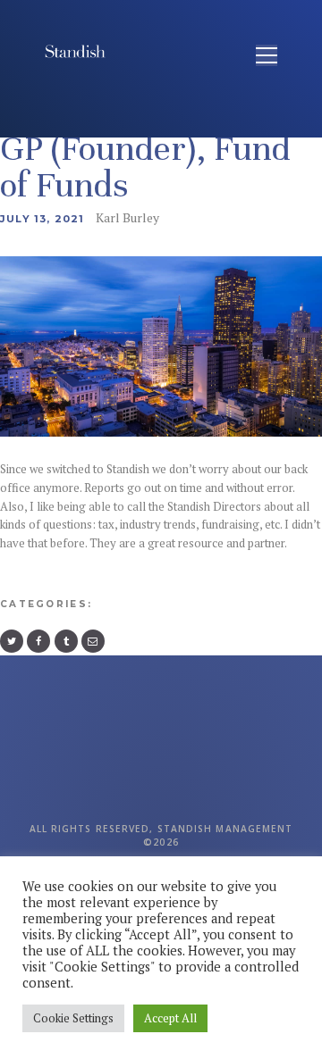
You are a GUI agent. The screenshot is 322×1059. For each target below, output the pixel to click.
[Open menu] (266, 55)
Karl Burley (127, 217)
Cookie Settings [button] (73, 1018)
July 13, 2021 (42, 219)
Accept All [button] (170, 1018)
